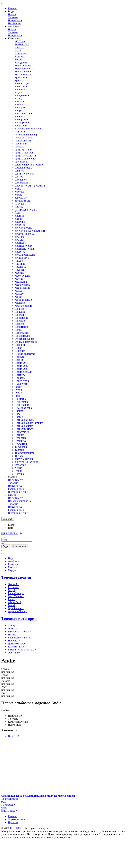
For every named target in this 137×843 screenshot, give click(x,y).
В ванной (20, 89)
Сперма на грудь (24, 419)
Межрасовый (22, 287)
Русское (19, 389)
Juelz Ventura (16, 596)
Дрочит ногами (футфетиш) (30, 185)
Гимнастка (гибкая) (26, 134)
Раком (18, 386)
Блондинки (21, 62)
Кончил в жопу (23, 227)
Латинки (20, 263)
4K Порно (20, 41)
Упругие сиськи (24, 458)
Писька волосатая (25, 353)
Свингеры (20, 398)
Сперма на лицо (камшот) (29, 422)
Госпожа (19, 146)
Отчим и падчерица (26, 341)
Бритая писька (23, 77)
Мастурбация (22, 275)
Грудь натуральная (25, 155)
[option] (5, 546)
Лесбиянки (21, 266)
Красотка (20, 251)
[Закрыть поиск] (3, 537)
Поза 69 (19, 359)
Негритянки (22, 326)
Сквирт (19, 410)
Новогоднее (21, 332)
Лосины (19, 269)
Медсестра (21, 281)
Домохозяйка (22, 182)
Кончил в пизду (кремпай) (30, 230)
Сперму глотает (24, 428)
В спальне (20, 116)
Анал (18, 50)
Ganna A (13, 584)
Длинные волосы (24, 173)
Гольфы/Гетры (23, 140)
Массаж (19, 272)
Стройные (20, 440)
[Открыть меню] (2, 3)
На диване (21, 308)
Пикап (18, 347)
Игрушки (20, 203)
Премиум (20, 374)
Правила (13, 822)
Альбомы (13, 561)
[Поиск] (2, 550)
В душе (19, 92)
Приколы (20, 377)
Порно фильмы (23, 371)
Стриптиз (20, 437)
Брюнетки (20, 80)
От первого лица (24, 338)
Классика (20, 221)
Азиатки (19, 47)
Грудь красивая (23, 149)
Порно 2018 (21, 362)
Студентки (21, 443)
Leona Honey (16, 593)
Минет (18, 296)
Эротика (19, 473)
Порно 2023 (21, 368)
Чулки (18, 470)
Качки (18, 218)
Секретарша (21, 401)
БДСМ (18, 59)
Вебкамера (21, 125)
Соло (18, 413)
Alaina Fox (14, 602)
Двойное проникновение (29, 164)
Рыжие (19, 395)
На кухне (20, 311)
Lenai (11, 599)
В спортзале (21, 119)
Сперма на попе (24, 425)
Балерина (20, 56)
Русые (18, 392)
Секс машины (23, 404)
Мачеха (19, 278)
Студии (12, 570)
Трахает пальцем (24, 452)
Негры (18, 329)
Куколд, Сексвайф (25, 254)
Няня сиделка (22, 335)
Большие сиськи (24, 68)
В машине (20, 104)
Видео (11, 558)
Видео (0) (13, 736)
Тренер (19, 455)
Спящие (19, 434)
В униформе (22, 122)
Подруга (19, 356)
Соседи (19, 416)
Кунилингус (22, 257)
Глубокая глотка (24, 137)
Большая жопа (23, 65)
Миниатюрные (23, 299)
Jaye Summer (16, 608)
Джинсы (19, 170)
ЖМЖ (18, 194)
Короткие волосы (25, 233)
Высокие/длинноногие (28, 128)
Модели (12, 567)
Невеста (19, 323)
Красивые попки (24, 248)
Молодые (20, 302)
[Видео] (2, 543)
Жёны (18, 188)
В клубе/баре (22, 95)
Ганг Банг (20, 131)
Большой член (23, 71)
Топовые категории (19, 618)
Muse (11, 605)
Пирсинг (20, 350)
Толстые (19, 449)
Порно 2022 (21, 365)
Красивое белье (23, 245)
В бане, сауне (22, 83)
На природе (21, 317)
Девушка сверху (24, 167)
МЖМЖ (19, 293)
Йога (17, 212)
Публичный (21, 383)
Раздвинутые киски (22, 649)
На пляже (20, 314)
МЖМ (18, 290)
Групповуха (21, 161)
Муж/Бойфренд (23, 305)
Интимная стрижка (26, 209)
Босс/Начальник (24, 74)
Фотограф (20, 464)
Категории (14, 564)
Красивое (20, 242)
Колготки (20, 224)
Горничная (21, 143)
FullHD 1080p (22, 44)
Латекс (19, 260)
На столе (20, 320)
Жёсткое (19, 191)
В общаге (20, 107)
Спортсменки (22, 431)
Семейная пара (23, 407)
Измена (19, 206)
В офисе (19, 110)
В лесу (18, 98)
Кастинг (19, 215)
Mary (11, 590)
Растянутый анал (19, 637)
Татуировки (21, 446)
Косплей (19, 239)
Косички (20, 236)
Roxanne (13, 587)
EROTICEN (17, 828)
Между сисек (22, 284)
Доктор (19, 176)
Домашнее (21, 179)
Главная (12, 8)
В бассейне (21, 86)
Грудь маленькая (24, 152)
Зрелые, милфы (23, 200)
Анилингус (21, 53)
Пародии (20, 344)
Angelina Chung (17, 611)
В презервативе (23, 113)
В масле (19, 101)
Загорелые (21, 197)
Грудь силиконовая (25, 158)
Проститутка (22, 380)
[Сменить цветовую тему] (2, 553)
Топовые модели (16, 577)
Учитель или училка (26, 461)
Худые (18, 467)
